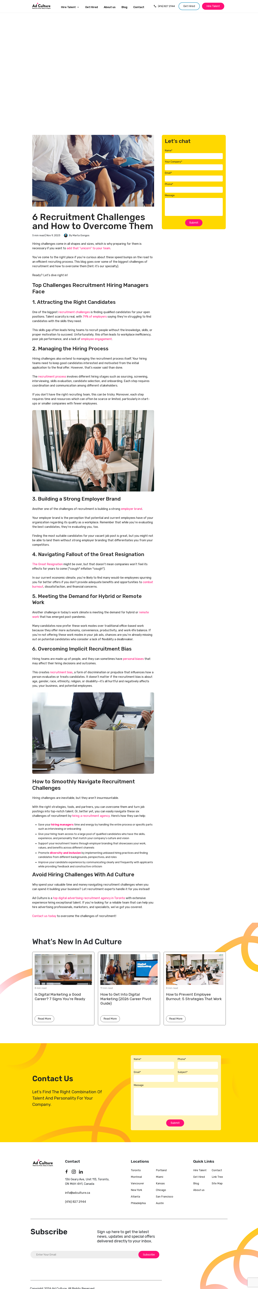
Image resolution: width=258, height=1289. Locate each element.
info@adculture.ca (77, 1193)
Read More (44, 1018)
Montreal (136, 1177)
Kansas (160, 1183)
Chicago (161, 1190)
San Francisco (164, 1196)
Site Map (217, 1183)
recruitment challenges (74, 312)
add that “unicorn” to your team (88, 248)
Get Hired (91, 7)
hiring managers (62, 824)
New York (136, 1190)
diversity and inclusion (66, 852)
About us (110, 7)
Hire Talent (68, 7)
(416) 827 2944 (166, 6)
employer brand (131, 509)
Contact (138, 7)
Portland (161, 1170)
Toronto (136, 1170)
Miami (159, 1177)
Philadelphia (138, 1203)
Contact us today (44, 916)
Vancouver (137, 1183)
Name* (168, 150)
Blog (124, 7)
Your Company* (173, 161)
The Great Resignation (47, 564)
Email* (168, 172)
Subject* (183, 1072)
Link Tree (217, 1177)
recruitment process (51, 376)
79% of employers (95, 316)
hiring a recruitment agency (91, 816)
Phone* (169, 184)
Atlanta (135, 1196)
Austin (160, 1203)
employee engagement (96, 339)
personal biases (133, 659)
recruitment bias (61, 672)
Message (170, 195)
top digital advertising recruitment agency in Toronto (89, 898)
